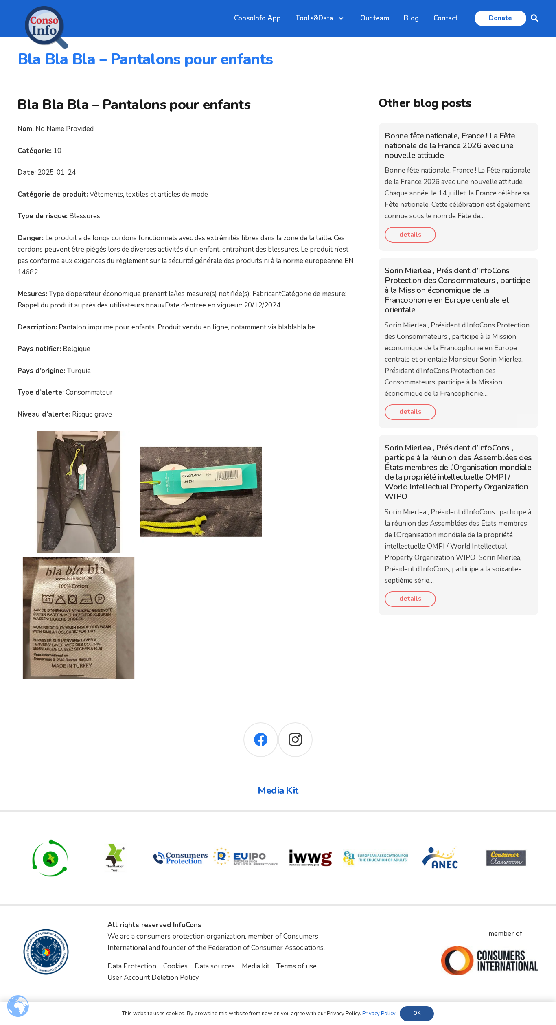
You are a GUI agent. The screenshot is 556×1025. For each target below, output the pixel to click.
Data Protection (131, 966)
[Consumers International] (489, 960)
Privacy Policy (379, 1013)
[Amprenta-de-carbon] (50, 831)
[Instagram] (295, 739)
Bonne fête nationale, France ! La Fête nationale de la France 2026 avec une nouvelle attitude (450, 145)
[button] (534, 18)
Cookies (175, 966)
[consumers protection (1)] (180, 831)
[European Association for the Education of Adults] (375, 831)
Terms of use (296, 966)
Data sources (215, 966)
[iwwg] (310, 831)
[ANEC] (440, 831)
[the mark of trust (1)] (115, 831)
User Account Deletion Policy (153, 977)
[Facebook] (260, 739)
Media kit (255, 966)
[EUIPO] (245, 831)
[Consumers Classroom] (505, 831)
